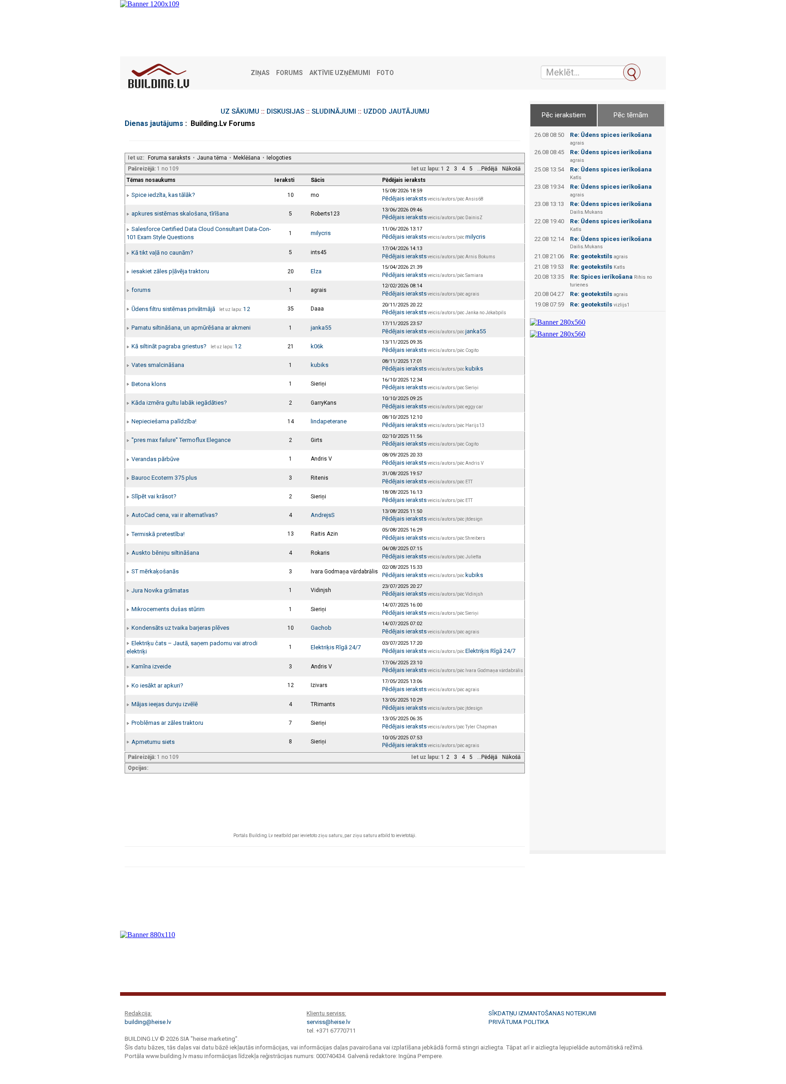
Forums (289, 73)
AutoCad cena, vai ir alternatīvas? (174, 515)
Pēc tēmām (631, 115)
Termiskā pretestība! (158, 534)
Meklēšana (246, 158)
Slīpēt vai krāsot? (153, 496)
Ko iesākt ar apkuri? (157, 685)
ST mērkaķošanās (155, 571)
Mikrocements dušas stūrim (168, 609)
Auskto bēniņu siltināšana (165, 552)
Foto (385, 73)
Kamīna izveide (151, 666)
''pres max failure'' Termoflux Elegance (181, 440)
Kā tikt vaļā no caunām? (162, 252)
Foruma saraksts (169, 158)
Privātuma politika (519, 1022)
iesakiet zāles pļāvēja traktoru (170, 271)
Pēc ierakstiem (564, 115)
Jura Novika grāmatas (160, 590)
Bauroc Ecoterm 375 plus (164, 477)
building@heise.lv (148, 1022)
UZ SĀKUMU (240, 111)
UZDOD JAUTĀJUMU (396, 111)
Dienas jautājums (154, 123)
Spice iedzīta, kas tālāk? (163, 194)
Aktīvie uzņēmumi (339, 73)
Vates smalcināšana (157, 364)
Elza (316, 271)
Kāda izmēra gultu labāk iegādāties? (179, 402)
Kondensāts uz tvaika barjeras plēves (180, 627)
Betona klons (148, 384)
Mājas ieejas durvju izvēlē (164, 704)
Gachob (321, 627)
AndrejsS (323, 515)
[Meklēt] (631, 72)
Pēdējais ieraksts (404, 198)
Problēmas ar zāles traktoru (167, 722)
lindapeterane (329, 421)
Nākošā (511, 169)
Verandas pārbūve (155, 459)
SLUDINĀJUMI (334, 111)
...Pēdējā (487, 169)
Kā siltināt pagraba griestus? (169, 346)
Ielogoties (279, 158)
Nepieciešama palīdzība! (163, 421)
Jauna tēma (212, 158)
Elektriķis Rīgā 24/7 (336, 647)
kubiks (319, 364)
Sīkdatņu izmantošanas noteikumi (542, 1013)
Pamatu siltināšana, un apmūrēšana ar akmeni (191, 327)
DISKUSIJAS (285, 111)
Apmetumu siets (153, 741)
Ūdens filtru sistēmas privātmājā (173, 309)
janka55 (321, 327)
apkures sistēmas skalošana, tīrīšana (180, 213)
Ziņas (260, 73)
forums (141, 289)
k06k (317, 346)
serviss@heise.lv (328, 1022)
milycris (321, 233)
